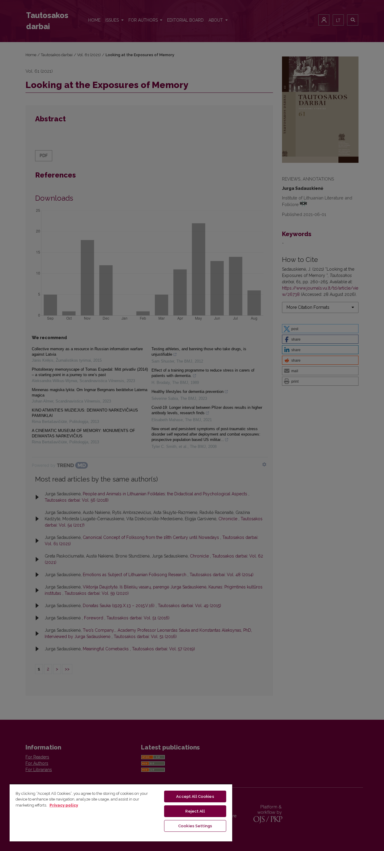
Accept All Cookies (195, 796)
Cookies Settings (195, 826)
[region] (121, 812)
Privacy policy (64, 805)
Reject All (195, 811)
